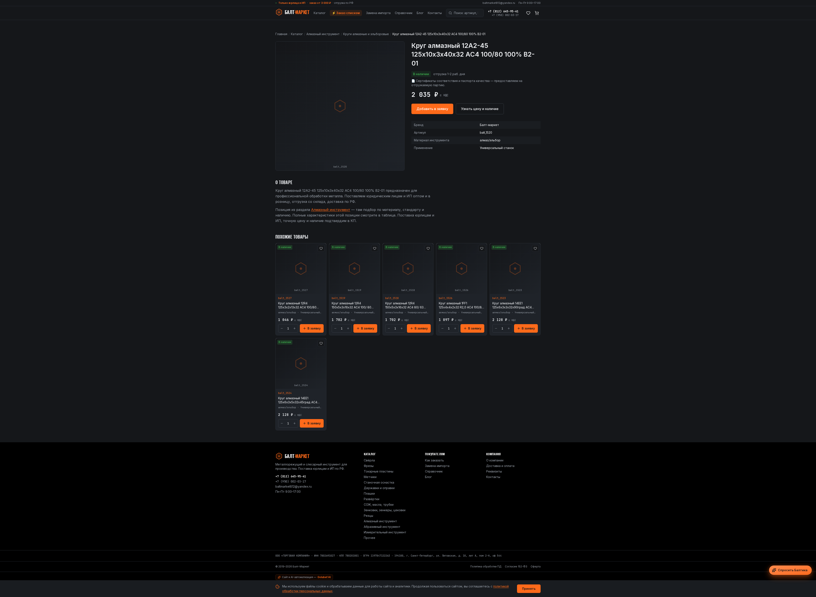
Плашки (369, 493)
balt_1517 (285, 298)
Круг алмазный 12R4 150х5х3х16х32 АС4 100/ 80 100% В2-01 (351, 305)
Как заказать (434, 460)
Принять (529, 588)
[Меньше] (281, 328)
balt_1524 (285, 393)
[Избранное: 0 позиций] (528, 13)
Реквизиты (494, 471)
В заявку (314, 328)
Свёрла (369, 460)
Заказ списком (346, 13)
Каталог (320, 13)
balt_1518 (392, 298)
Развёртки (371, 499)
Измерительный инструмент (385, 532)
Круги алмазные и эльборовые (366, 34)
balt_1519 (338, 298)
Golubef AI (324, 577)
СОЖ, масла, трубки (379, 504)
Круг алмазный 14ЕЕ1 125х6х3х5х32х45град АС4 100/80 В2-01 (297, 400)
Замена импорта (378, 13)
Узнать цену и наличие (480, 109)
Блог (420, 13)
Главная (281, 34)
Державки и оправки (379, 488)
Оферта (536, 566)
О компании (494, 460)
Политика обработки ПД (486, 566)
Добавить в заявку (432, 109)
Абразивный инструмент (382, 526)
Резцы (368, 515)
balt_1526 (445, 298)
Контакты (435, 13)
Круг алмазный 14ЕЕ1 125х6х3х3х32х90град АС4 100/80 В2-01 (512, 305)
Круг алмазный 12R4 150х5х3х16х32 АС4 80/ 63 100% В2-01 (404, 305)
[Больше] (294, 328)
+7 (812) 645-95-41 (503, 11)
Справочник (403, 13)
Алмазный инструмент (323, 34)
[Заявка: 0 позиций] (537, 13)
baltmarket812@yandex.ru (499, 2)
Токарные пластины (378, 471)
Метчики (370, 477)
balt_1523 (499, 298)
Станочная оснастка (379, 482)
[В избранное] (321, 248)
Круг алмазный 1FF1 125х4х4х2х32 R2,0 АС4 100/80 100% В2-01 (461, 305)
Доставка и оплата (500, 466)
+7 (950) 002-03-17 (505, 15)
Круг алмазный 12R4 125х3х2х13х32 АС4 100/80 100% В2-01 (297, 305)
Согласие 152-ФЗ (516, 566)
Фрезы (369, 466)
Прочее (369, 538)
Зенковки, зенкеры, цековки (384, 510)
